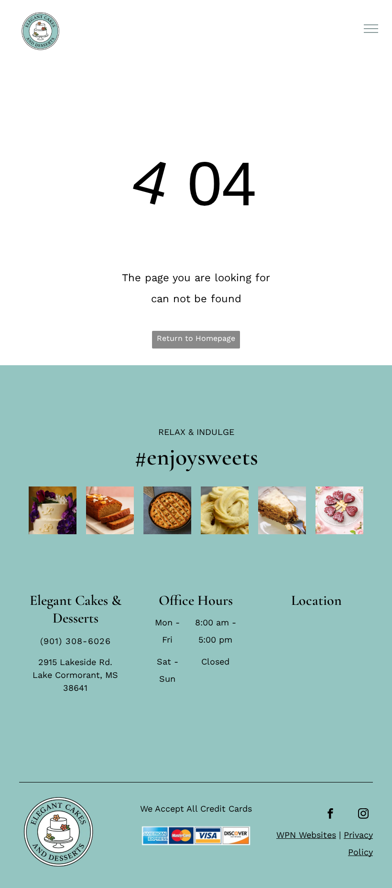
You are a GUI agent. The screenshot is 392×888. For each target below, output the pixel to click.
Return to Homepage (196, 338)
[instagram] (363, 814)
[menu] (371, 28)
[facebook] (330, 814)
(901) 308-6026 (75, 641)
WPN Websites (306, 835)
